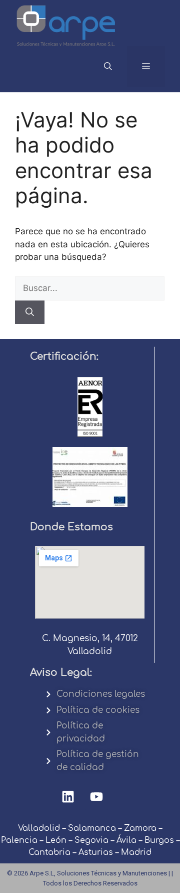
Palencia (19, 840)
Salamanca (92, 828)
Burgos (159, 840)
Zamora (140, 828)
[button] (108, 66)
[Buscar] (29, 313)
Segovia (91, 840)
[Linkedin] (68, 797)
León (56, 840)
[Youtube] (97, 797)
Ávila (126, 840)
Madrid (136, 852)
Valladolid (39, 828)
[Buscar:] (89, 288)
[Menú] (146, 66)
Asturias (95, 852)
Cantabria (49, 852)
